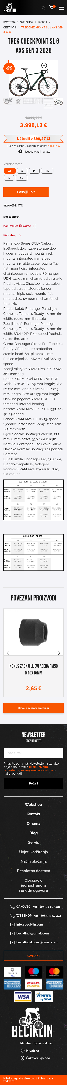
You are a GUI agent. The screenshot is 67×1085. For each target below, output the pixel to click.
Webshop (26, 22)
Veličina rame (13, 164)
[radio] (10, 171)
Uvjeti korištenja (33, 852)
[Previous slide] (7, 652)
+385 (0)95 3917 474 (46, 915)
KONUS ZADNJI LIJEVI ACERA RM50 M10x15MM (33, 669)
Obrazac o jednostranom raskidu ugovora (33, 885)
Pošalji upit (26, 192)
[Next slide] (59, 652)
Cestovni (10, 27)
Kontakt (33, 814)
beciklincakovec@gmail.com (37, 942)
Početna (9, 22)
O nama (33, 823)
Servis (33, 842)
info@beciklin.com (29, 924)
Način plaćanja (34, 861)
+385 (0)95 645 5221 (45, 906)
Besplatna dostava (33, 871)
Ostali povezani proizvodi (33, 708)
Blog (33, 833)
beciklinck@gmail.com (32, 933)
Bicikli (42, 22)
